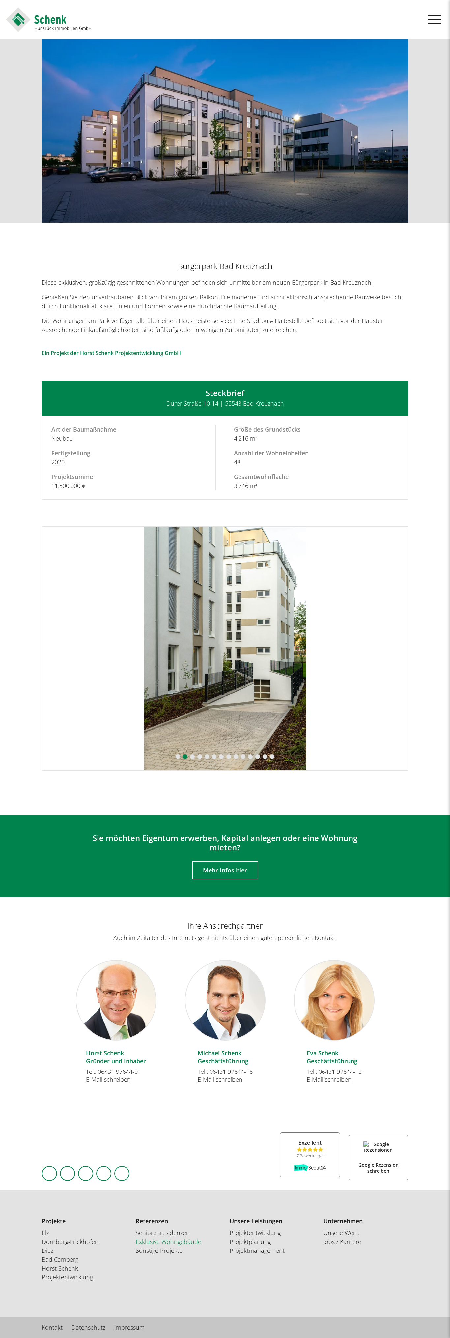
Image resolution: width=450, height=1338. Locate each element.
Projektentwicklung (255, 1233)
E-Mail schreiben (108, 1079)
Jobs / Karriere (342, 1242)
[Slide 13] (265, 756)
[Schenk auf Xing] (103, 1173)
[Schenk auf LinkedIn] (85, 1173)
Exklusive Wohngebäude (168, 1242)
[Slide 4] (199, 756)
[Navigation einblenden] (434, 19)
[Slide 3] (192, 756)
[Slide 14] (272, 756)
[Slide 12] (257, 756)
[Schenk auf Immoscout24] (121, 1173)
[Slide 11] (250, 756)
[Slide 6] (214, 756)
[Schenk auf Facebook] (49, 1173)
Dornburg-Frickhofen (70, 1242)
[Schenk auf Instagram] (67, 1173)
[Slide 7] (221, 756)
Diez (47, 1250)
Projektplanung (250, 1242)
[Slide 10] (243, 756)
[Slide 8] (228, 756)
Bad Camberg (60, 1259)
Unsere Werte (342, 1233)
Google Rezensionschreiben (378, 1168)
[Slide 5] (207, 756)
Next (397, 998)
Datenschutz (88, 1327)
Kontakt (52, 1327)
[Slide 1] (178, 756)
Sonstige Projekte (159, 1250)
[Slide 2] (185, 756)
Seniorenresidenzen (163, 1233)
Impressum (129, 1327)
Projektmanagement (257, 1250)
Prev (53, 998)
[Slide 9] (236, 756)
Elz (45, 1233)
